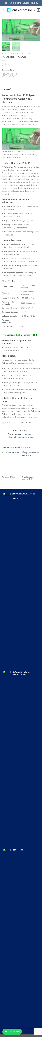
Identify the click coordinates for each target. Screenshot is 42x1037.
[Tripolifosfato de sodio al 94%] (31, 462)
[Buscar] (34, 10)
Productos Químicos (19, 53)
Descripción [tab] (7, 89)
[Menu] (3, 10)
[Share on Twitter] (12, 75)
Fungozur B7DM (8, 477)
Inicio (4, 53)
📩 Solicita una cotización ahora (16, 422)
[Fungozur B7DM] (11, 462)
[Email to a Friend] (16, 75)
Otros (35, 53)
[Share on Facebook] (8, 75)
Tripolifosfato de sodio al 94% (28, 478)
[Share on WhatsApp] (4, 75)
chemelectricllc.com (19, 674)
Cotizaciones (14, 1031)
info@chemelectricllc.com (21, 672)
